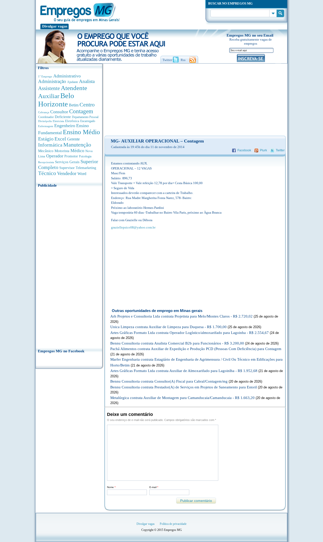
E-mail (153, 487)
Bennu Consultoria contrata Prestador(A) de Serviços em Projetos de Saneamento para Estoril (183, 387)
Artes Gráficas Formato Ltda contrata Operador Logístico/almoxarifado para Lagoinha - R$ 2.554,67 (189, 333)
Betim (73, 105)
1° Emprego (45, 76)
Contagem (81, 111)
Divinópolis (45, 121)
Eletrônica (72, 121)
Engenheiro (64, 125)
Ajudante (72, 82)
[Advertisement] (69, 266)
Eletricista (58, 121)
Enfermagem (45, 126)
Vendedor (66, 173)
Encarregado (87, 121)
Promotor (71, 156)
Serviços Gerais (67, 162)
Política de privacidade (173, 524)
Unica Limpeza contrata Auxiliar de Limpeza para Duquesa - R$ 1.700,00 (168, 327)
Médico (77, 150)
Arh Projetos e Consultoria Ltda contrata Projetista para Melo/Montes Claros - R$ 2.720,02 (181, 316)
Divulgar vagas (54, 26)
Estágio (45, 138)
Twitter (280, 150)
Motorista (62, 151)
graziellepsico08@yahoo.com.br (133, 227)
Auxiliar (48, 96)
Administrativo (67, 75)
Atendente (74, 87)
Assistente (49, 88)
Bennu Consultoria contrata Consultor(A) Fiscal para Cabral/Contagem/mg (169, 381)
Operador (54, 155)
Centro (87, 104)
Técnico (47, 173)
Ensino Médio (81, 132)
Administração (52, 81)
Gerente (73, 139)
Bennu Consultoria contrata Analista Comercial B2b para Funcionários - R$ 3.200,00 (177, 343)
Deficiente (63, 117)
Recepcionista (46, 162)
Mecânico (45, 151)
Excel (60, 138)
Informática (50, 145)
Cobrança (43, 112)
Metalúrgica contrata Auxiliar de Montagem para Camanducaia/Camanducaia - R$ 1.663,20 (182, 398)
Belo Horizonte (56, 100)
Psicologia (85, 156)
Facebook (244, 150)
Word (81, 174)
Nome (111, 487)
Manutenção (77, 145)
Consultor (59, 111)
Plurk (263, 150)
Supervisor (67, 168)
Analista (87, 81)
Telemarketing (86, 168)
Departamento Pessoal (85, 117)
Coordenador (46, 117)
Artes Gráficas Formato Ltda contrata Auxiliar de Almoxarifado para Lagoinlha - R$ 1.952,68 (183, 371)
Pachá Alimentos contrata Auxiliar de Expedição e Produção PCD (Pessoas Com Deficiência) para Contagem (195, 349)
